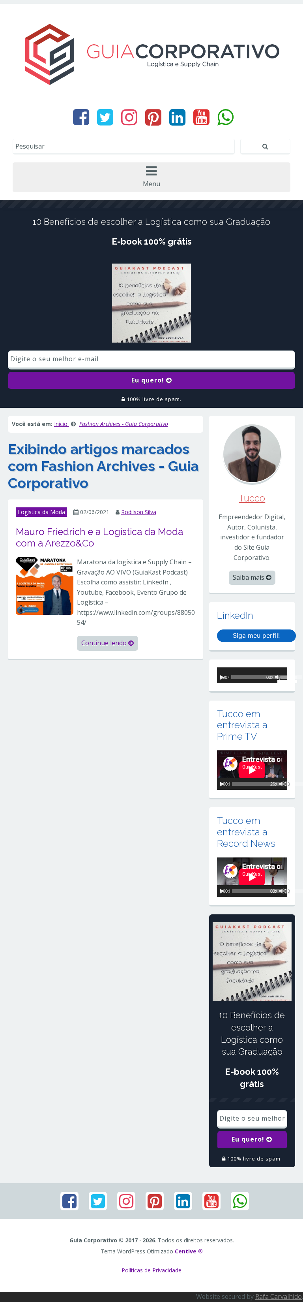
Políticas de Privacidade (151, 1270)
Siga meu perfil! (256, 635)
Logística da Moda (41, 512)
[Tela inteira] (287, 784)
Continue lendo (104, 643)
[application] (252, 675)
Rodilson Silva (138, 512)
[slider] (282, 678)
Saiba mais (249, 577)
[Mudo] (282, 784)
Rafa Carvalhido (278, 1296)
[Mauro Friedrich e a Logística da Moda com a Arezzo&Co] (44, 585)
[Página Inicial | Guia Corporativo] (151, 54)
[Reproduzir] (222, 677)
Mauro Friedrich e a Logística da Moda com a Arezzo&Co (99, 537)
